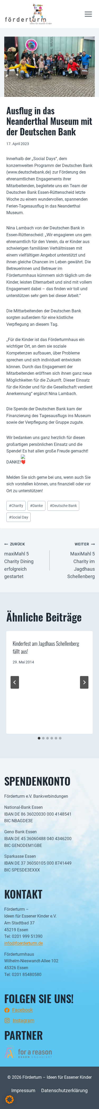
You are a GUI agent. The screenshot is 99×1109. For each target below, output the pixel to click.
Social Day (18, 517)
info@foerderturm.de (23, 943)
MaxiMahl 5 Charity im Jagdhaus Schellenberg (81, 560)
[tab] (39, 738)
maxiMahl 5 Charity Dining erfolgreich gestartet (19, 560)
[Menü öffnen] (88, 14)
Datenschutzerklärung (64, 1090)
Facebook (22, 1010)
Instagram (23, 1020)
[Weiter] (84, 682)
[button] (9, 1099)
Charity (16, 506)
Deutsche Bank (63, 506)
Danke (36, 506)
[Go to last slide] (15, 682)
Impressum (23, 1090)
